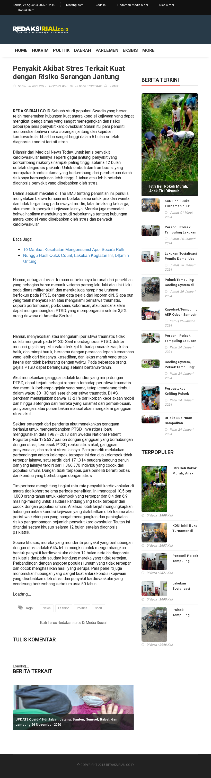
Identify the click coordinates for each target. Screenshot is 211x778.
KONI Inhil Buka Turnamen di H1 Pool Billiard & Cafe (181, 206)
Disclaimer (166, 5)
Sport (98, 608)
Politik (61, 50)
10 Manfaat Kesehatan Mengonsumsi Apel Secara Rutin (74, 249)
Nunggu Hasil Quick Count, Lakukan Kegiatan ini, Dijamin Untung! (76, 258)
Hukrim (40, 50)
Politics (82, 608)
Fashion (63, 608)
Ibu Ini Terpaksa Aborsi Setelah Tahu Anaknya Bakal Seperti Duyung (71, 724)
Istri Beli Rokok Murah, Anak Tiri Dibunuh (168, 188)
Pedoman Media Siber (132, 5)
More (148, 50)
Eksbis (130, 50)
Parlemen (106, 50)
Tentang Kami (75, 5)
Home (21, 50)
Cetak (113, 86)
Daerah (82, 50)
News (47, 608)
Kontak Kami (26, 10)
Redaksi (100, 5)
